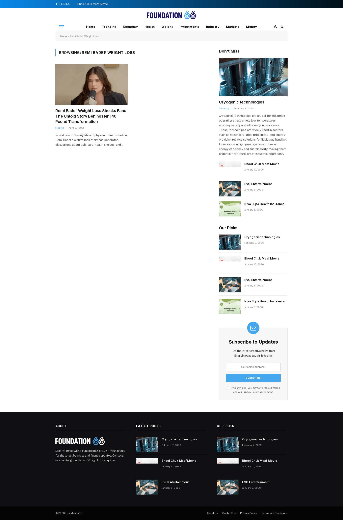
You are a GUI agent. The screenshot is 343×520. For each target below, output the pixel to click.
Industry (212, 27)
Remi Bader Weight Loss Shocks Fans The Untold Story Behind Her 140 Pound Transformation (90, 116)
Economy (130, 27)
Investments (189, 27)
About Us (212, 513)
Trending (109, 27)
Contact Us (229, 513)
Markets (232, 27)
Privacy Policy (251, 392)
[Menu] (61, 26)
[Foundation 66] (171, 15)
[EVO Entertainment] (230, 188)
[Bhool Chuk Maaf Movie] (230, 168)
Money (251, 27)
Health (150, 27)
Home (90, 27)
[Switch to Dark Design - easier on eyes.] (275, 26)
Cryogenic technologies (241, 102)
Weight (167, 27)
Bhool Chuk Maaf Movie (92, 4)
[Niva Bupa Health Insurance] (230, 208)
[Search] (282, 26)
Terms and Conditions (274, 513)
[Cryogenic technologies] (253, 77)
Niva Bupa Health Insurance (264, 204)
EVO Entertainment (258, 184)
